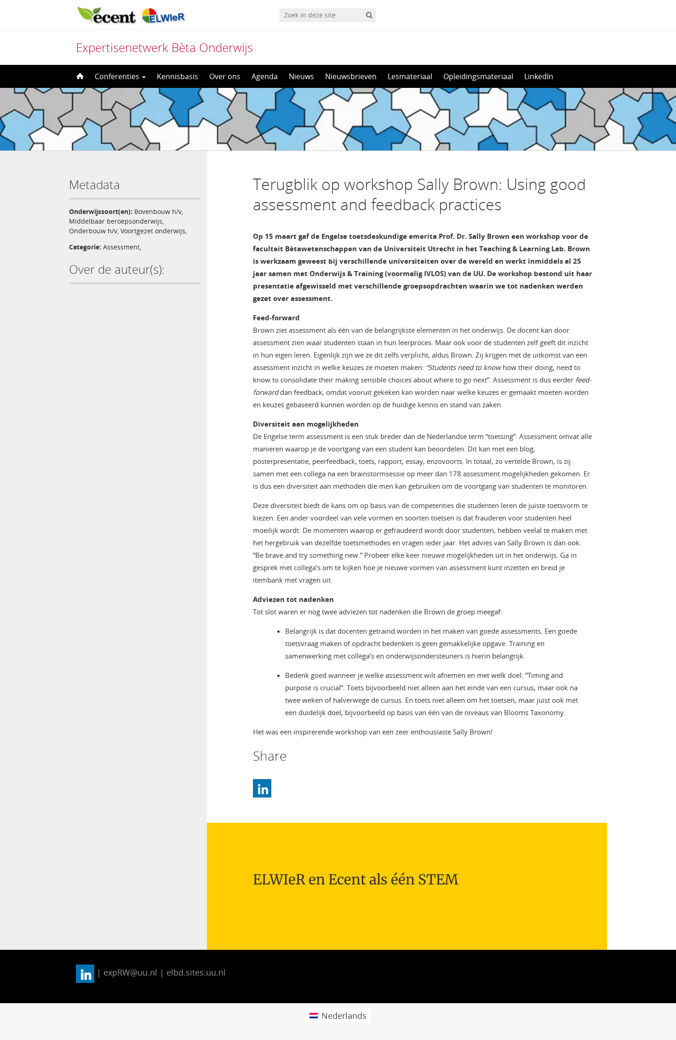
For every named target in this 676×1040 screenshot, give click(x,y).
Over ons (225, 76)
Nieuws (301, 76)
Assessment (121, 247)
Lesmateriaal (410, 76)
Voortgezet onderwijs (152, 230)
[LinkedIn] (262, 788)
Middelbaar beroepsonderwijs (115, 221)
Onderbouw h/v (93, 230)
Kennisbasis (177, 76)
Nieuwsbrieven (351, 76)
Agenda (265, 76)
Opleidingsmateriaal (478, 76)
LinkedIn (538, 76)
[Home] (79, 76)
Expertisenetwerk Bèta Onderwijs (164, 47)
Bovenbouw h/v (158, 211)
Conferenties (118, 76)
